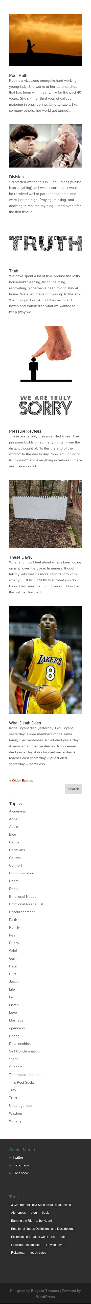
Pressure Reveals (25, 431)
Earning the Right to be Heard (31, 1220)
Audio (13, 827)
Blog (12, 834)
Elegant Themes (45, 1291)
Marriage (16, 1020)
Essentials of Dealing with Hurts (33, 1237)
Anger (14, 819)
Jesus (13, 982)
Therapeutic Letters (24, 1075)
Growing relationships (26, 1245)
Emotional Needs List (26, 904)
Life (12, 989)
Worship (15, 1121)
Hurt (12, 974)
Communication (21, 873)
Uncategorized (20, 1106)
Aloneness (17, 811)
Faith (13, 920)
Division (16, 177)
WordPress (45, 1297)
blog (34, 1212)
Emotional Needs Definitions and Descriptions (42, 1229)
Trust (13, 1098)
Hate (13, 966)
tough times (38, 1252)
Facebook (21, 1173)
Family (14, 927)
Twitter (18, 1157)
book (45, 1212)
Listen (14, 1005)
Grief (13, 951)
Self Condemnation (24, 1051)
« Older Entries (21, 781)
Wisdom (15, 1113)
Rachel (14, 1036)
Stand (13, 1059)
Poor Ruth (18, 75)
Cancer (15, 842)
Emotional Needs (22, 896)
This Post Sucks (22, 1082)
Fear (13, 935)
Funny (14, 943)
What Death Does (25, 723)
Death (14, 881)
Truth (13, 271)
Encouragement (22, 912)
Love (13, 1012)
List (12, 997)
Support (15, 1067)
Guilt (12, 958)
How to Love (54, 1245)
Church (15, 858)
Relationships (20, 1044)
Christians (17, 850)
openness (17, 1028)
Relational (18, 1252)
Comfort (15, 865)
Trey (12, 1090)
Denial (14, 889)
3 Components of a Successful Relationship (41, 1205)
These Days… (22, 557)
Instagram (21, 1165)
